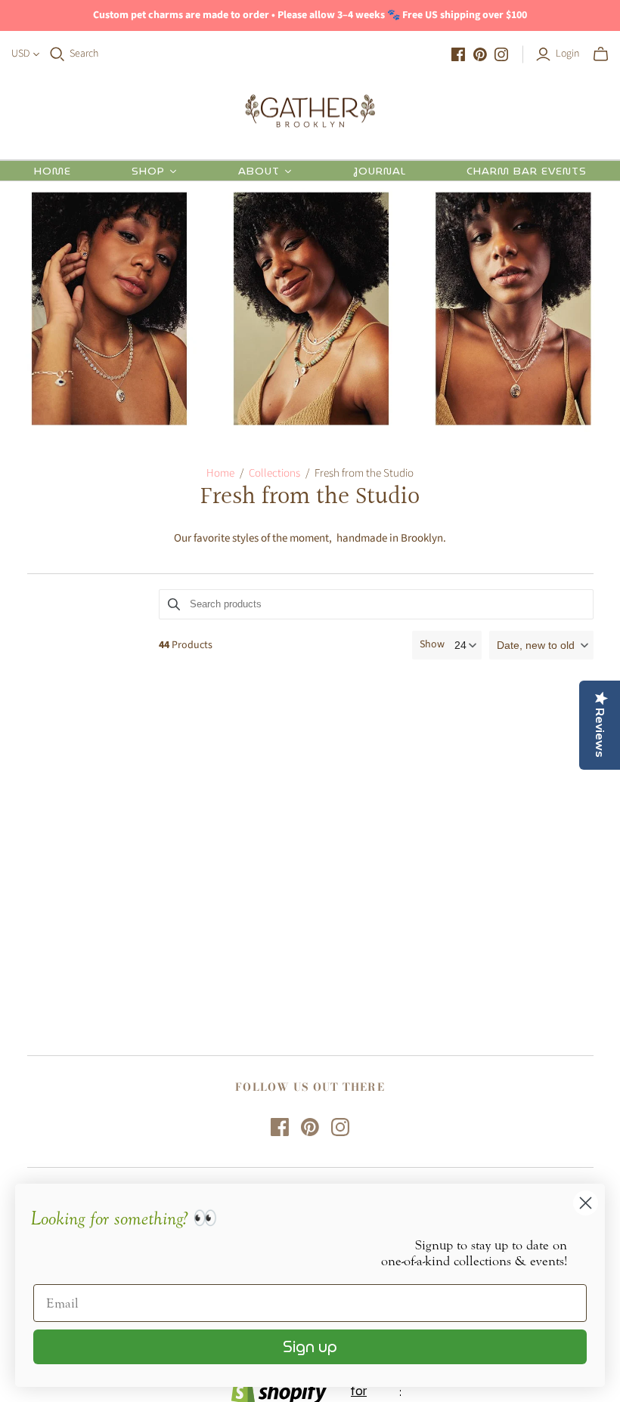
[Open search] (57, 54)
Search (84, 54)
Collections (274, 473)
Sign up (310, 1347)
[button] (541, 645)
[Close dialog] (585, 1203)
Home (220, 473)
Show (432, 645)
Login (567, 54)
